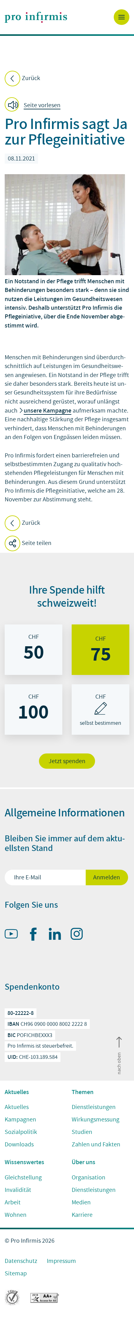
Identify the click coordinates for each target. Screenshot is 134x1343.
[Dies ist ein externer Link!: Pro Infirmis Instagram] (79, 935)
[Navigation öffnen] (121, 17)
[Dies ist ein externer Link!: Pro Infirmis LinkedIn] (57, 935)
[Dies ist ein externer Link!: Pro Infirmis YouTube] (14, 935)
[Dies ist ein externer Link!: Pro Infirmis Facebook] (35, 935)
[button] (34, 105)
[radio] (33, 649)
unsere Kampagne (47, 410)
